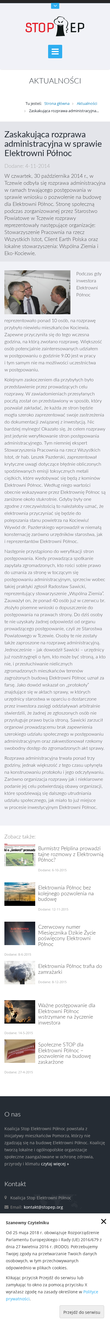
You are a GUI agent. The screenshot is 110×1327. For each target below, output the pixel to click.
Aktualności (87, 103)
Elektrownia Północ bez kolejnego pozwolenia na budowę (66, 893)
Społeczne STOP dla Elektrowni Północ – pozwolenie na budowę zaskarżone (64, 1053)
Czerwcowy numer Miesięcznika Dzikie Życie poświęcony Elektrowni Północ (67, 936)
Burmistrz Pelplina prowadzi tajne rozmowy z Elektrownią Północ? (71, 854)
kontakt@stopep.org (43, 1207)
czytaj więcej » (55, 1164)
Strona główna (57, 103)
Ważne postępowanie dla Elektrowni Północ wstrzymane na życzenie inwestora (66, 1014)
